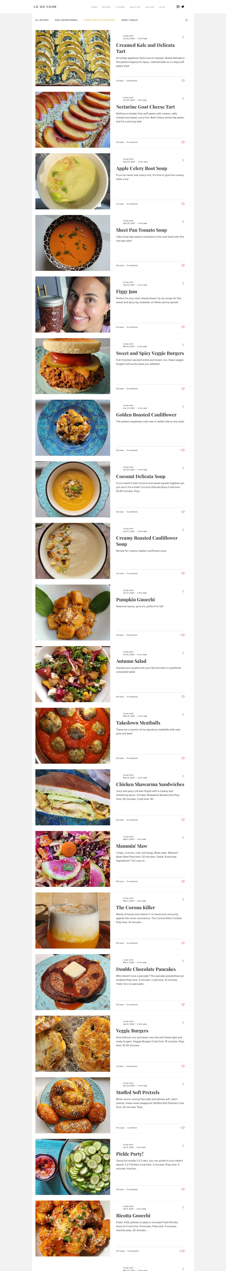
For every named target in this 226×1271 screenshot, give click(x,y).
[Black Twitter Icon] (183, 6)
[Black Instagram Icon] (178, 6)
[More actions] (184, 37)
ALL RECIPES (41, 20)
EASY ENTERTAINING (66, 20)
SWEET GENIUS (129, 20)
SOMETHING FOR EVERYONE (99, 20)
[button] (106, 7)
